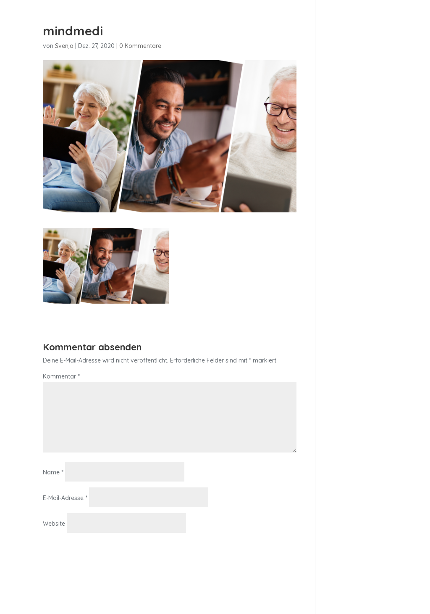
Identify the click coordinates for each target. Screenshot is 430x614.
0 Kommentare (140, 46)
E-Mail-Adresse (65, 498)
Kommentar (61, 376)
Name (53, 472)
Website (54, 523)
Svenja (64, 46)
